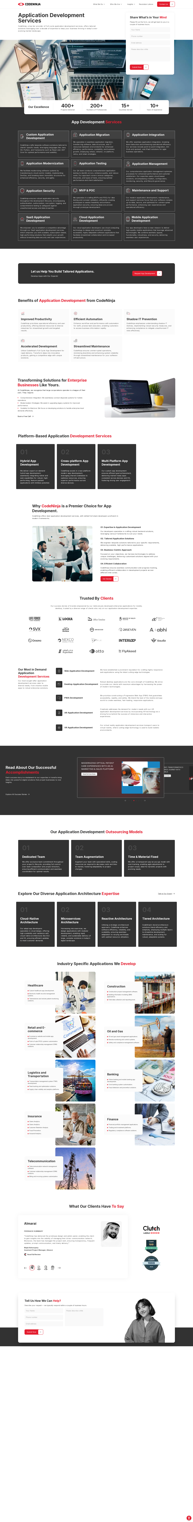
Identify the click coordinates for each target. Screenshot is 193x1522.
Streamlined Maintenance (92, 346)
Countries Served (125, 110)
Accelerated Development (39, 346)
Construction (116, 986)
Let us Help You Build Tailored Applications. (62, 271)
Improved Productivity (36, 319)
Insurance (35, 1116)
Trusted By (96, 598)
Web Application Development (79, 671)
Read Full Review (34, 1254)
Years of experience (154, 110)
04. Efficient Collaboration (114, 563)
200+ (96, 105)
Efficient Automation (88, 319)
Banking (113, 1074)
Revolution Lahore (146, 4)
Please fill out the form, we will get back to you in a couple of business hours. (149, 23)
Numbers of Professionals (97, 110)
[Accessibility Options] (189, 1518)
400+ (67, 105)
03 (132, 848)
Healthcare (35, 985)
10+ (154, 105)
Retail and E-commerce (36, 1029)
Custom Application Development (40, 136)
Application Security (40, 191)
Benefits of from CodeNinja (66, 300)
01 (26, 848)
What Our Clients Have (96, 1206)
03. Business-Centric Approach (116, 550)
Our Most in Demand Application (33, 673)
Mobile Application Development (145, 219)
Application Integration (148, 134)
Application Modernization (45, 163)
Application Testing (92, 163)
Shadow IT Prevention (142, 319)
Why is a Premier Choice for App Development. (71, 508)
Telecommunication (41, 1161)
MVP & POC (87, 190)
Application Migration (94, 134)
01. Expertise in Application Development (121, 527)
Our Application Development (96, 831)
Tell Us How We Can (43, 1300)
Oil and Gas (115, 1031)
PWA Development (73, 698)
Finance (112, 1119)
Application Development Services (51, 17)
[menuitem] (99, 4)
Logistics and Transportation (38, 1074)
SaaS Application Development (38, 219)
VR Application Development (78, 727)
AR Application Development (78, 712)
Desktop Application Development (81, 684)
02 (79, 848)
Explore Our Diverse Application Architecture (68, 893)
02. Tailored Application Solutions (117, 538)
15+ (125, 105)
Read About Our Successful (31, 770)
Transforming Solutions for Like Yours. (52, 382)
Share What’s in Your (148, 17)
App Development (96, 122)
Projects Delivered (68, 110)
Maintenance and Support (150, 190)
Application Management (149, 163)
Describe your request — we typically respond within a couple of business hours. (56, 1305)
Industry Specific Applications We (96, 963)
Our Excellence (38, 107)
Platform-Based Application (65, 436)
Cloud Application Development (91, 219)
